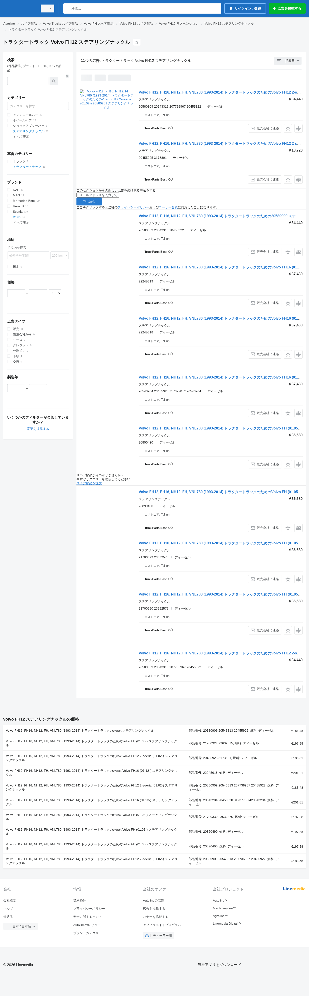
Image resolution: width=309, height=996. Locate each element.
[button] (288, 128)
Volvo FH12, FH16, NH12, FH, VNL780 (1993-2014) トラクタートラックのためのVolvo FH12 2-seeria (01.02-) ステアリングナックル (92, 758)
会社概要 (9, 900)
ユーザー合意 (168, 207)
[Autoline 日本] (19, 8)
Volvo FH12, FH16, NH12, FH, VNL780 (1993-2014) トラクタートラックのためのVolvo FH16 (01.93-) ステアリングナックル (92, 802)
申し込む (89, 201)
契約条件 (79, 900)
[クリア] (67, 76)
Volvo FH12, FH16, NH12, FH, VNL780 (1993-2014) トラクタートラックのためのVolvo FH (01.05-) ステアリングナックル (91, 743)
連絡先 (8, 917)
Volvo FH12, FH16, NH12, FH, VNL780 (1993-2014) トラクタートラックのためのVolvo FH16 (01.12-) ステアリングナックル (92, 773)
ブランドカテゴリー (87, 933)
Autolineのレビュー (87, 925)
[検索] (68, 8)
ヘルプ (8, 908)
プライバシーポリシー (133, 207)
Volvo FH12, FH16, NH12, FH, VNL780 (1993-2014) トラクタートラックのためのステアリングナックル (80, 730)
